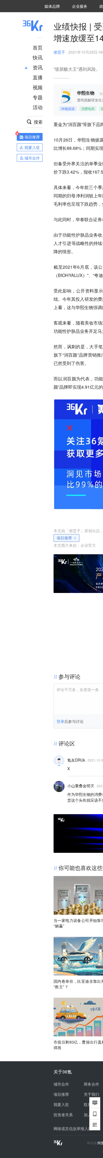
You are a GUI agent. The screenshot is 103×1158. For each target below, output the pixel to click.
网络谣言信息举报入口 (73, 1128)
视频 (38, 87)
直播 (38, 77)
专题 (38, 97)
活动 (38, 107)
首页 (38, 47)
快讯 (38, 57)
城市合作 (61, 1084)
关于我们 (91, 1094)
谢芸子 (59, 52)
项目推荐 (64, 537)
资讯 (38, 67)
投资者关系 (63, 1114)
